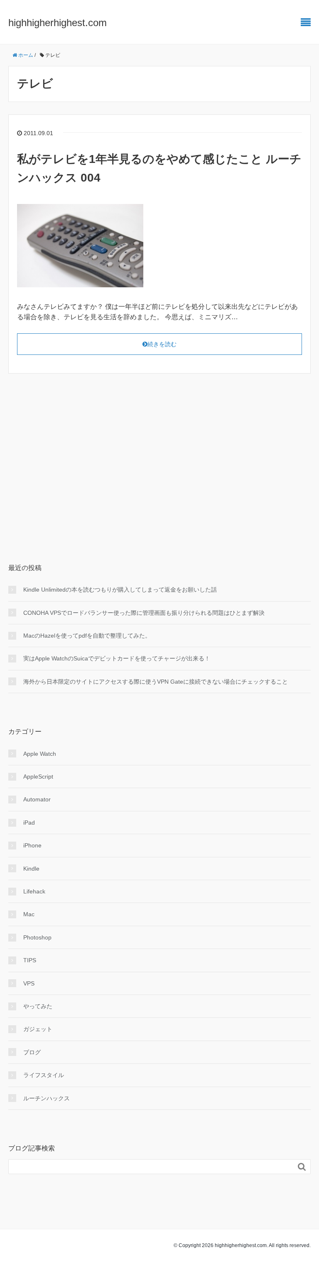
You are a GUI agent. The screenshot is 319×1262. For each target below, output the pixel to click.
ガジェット (37, 1029)
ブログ (32, 1052)
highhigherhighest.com (57, 22)
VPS (28, 983)
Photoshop (37, 937)
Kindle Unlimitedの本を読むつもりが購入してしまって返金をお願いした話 (120, 589)
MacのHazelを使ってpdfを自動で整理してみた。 (87, 635)
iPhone (32, 845)
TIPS (29, 960)
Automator (37, 799)
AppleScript (38, 776)
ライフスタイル (43, 1075)
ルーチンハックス (46, 1098)
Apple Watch (39, 753)
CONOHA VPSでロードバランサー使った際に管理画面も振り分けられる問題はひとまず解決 (144, 612)
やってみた (37, 1006)
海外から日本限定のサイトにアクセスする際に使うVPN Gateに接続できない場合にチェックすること (155, 681)
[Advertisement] (159, 455)
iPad (29, 822)
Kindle (31, 868)
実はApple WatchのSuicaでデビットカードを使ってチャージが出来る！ (116, 658)
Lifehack (34, 891)
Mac (28, 914)
